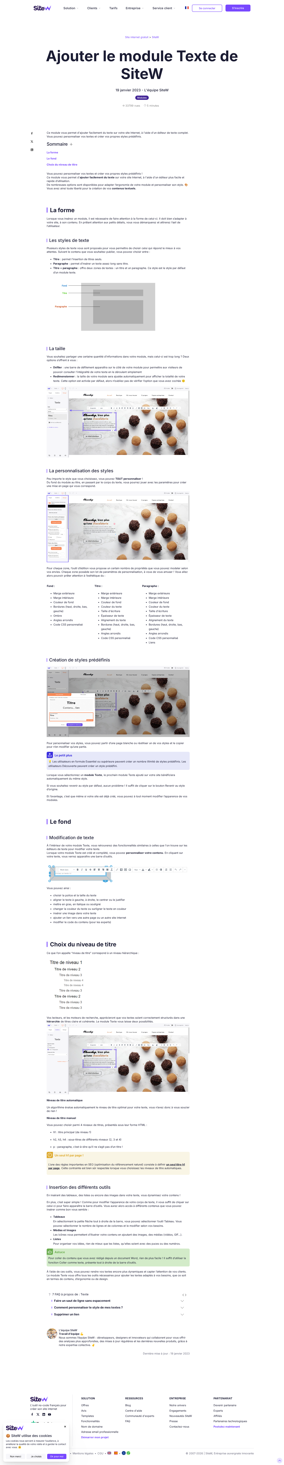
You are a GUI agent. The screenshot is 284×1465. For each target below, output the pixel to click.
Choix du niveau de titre (62, 164)
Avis (83, 1410)
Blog (128, 1405)
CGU (100, 1453)
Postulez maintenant (226, 1426)
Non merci (15, 1456)
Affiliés (217, 1416)
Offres (85, 1405)
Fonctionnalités (90, 1421)
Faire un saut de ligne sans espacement (82, 1300)
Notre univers (177, 1405)
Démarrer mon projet (95, 1437)
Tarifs (113, 8)
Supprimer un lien (66, 1314)
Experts (218, 1410)
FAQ (127, 1421)
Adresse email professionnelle (99, 1431)
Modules (142, 97)
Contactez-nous (179, 1426)
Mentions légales (83, 1453)
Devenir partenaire (224, 1405)
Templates (87, 1416)
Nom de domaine (92, 1426)
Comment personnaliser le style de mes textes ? (88, 1307)
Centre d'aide (133, 1410)
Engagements (177, 1410)
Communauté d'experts (139, 1416)
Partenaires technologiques (230, 1421)
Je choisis (36, 1456)
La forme (52, 152)
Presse (173, 1421)
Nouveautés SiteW (180, 1416)
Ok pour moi (56, 1456)
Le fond (51, 158)
